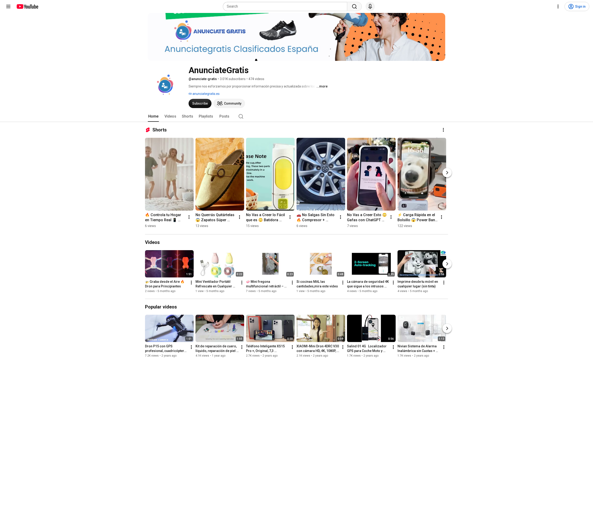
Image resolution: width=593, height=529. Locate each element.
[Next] (447, 172)
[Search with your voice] (370, 6)
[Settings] (558, 6)
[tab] (153, 116)
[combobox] (286, 6)
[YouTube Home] (27, 6)
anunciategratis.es (206, 94)
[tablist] (296, 116)
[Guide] (8, 6)
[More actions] (443, 129)
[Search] (354, 6)
